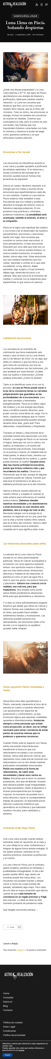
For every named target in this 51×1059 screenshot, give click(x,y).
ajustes (21, 1050)
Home (6, 993)
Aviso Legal (9, 1026)
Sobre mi (7, 1001)
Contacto (8, 1010)
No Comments (38, 35)
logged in (21, 950)
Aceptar (7, 1055)
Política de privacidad (14, 1035)
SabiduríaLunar (25, 16)
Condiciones (9, 1031)
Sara (11, 35)
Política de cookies (13, 1022)
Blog (5, 1006)
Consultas (8, 997)
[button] (46, 4)
